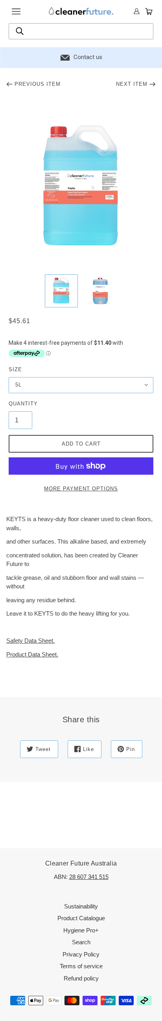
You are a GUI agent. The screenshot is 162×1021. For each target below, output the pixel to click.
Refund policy (81, 978)
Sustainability (81, 906)
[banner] (81, 10)
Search (81, 942)
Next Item (131, 84)
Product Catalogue (81, 918)
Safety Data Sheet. (30, 640)
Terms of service (81, 966)
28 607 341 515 (89, 876)
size (15, 369)
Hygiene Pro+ (81, 930)
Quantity (20, 404)
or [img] (137, 12)
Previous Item (38, 84)
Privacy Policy (81, 954)
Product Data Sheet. (32, 654)
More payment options (81, 489)
